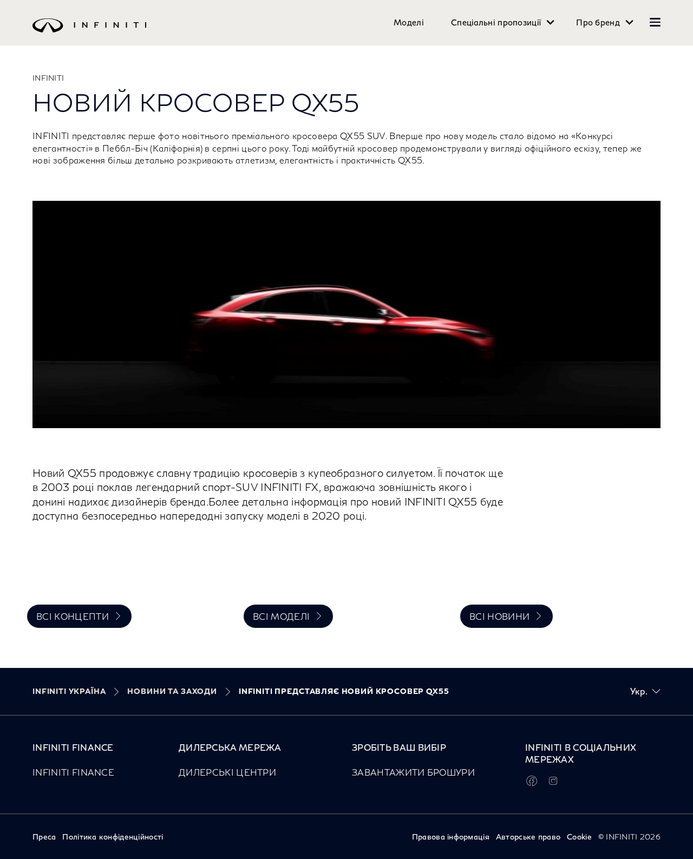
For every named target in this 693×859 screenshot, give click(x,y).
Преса (44, 836)
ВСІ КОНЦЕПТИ (72, 616)
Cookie (579, 836)
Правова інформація (450, 836)
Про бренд (598, 22)
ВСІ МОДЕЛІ (281, 616)
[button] (655, 22)
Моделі (409, 22)
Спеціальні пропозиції (496, 22)
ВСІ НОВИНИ (499, 616)
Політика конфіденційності (112, 836)
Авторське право (528, 836)
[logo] (324, 33)
